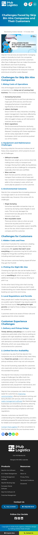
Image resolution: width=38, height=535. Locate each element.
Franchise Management (8, 495)
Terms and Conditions (27, 480)
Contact (4, 427)
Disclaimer (23, 483)
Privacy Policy (24, 477)
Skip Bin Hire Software (8, 470)
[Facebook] (3, 434)
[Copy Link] (16, 434)
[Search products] (25, 4)
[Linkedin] (9, 434)
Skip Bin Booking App (8, 483)
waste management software (11, 401)
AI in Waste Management (9, 473)
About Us (23, 473)
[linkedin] (22, 519)
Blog (21, 470)
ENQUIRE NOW (29, 507)
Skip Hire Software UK (8, 492)
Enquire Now (10, 533)
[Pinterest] (19, 519)
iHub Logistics (12, 427)
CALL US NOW (11, 507)
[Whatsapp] (13, 434)
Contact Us (29, 533)
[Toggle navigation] (35, 4)
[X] (6, 434)
